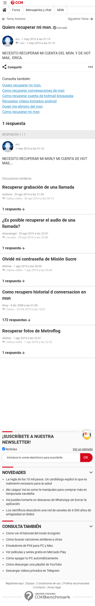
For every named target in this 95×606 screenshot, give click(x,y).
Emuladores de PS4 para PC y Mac (29, 545)
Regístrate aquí (15, 583)
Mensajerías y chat (38, 10)
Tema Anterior (16, 19)
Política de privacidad (76, 583)
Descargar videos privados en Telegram (32, 570)
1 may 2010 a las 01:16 (41, 43)
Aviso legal (54, 587)
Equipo (30, 583)
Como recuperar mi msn (21, 112)
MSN (60, 10)
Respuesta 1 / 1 (14, 134)
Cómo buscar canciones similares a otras (34, 539)
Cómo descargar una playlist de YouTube (34, 564)
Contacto (39, 587)
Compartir (15, 67)
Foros (16, 10)
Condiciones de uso (49, 583)
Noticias (11, 449)
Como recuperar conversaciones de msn (33, 90)
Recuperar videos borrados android (29, 101)
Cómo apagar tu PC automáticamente (32, 558)
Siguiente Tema (78, 19)
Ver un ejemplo (83, 449)
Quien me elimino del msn (22, 106)
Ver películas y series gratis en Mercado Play (36, 552)
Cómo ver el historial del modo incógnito (33, 533)
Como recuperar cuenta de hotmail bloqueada (37, 96)
